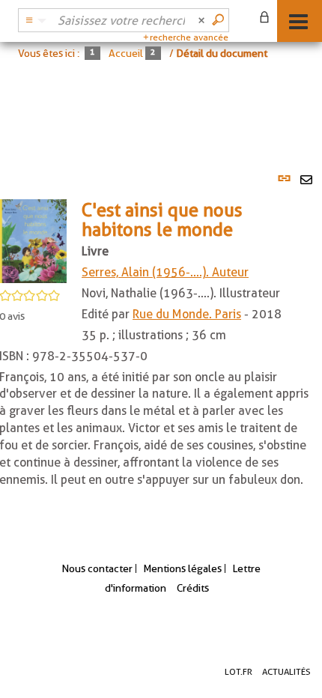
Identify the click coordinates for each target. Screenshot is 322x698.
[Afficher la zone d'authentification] (267, 18)
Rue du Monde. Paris (187, 314)
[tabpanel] (161, 344)
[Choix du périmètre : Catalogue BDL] (34, 20)
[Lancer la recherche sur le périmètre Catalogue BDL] (219, 20)
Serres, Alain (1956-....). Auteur (165, 272)
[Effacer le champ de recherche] (203, 20)
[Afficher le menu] (298, 21)
